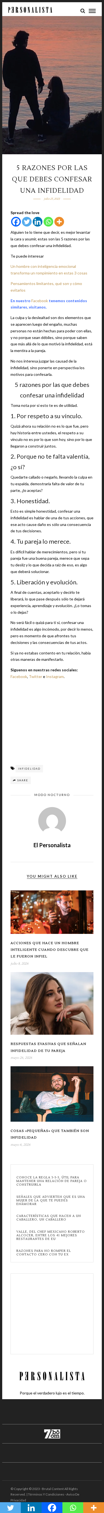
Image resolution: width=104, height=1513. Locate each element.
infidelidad (29, 768)
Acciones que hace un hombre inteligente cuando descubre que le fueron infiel (49, 950)
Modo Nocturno (52, 795)
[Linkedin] (37, 222)
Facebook (39, 300)
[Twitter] (27, 222)
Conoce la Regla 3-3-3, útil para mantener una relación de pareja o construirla (51, 1181)
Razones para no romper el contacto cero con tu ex (43, 1252)
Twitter (35, 676)
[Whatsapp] (48, 222)
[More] (59, 222)
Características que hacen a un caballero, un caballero (48, 1217)
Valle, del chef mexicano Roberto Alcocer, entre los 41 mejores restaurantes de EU (50, 1235)
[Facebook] (16, 222)
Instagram (55, 676)
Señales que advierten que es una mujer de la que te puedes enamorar (50, 1200)
